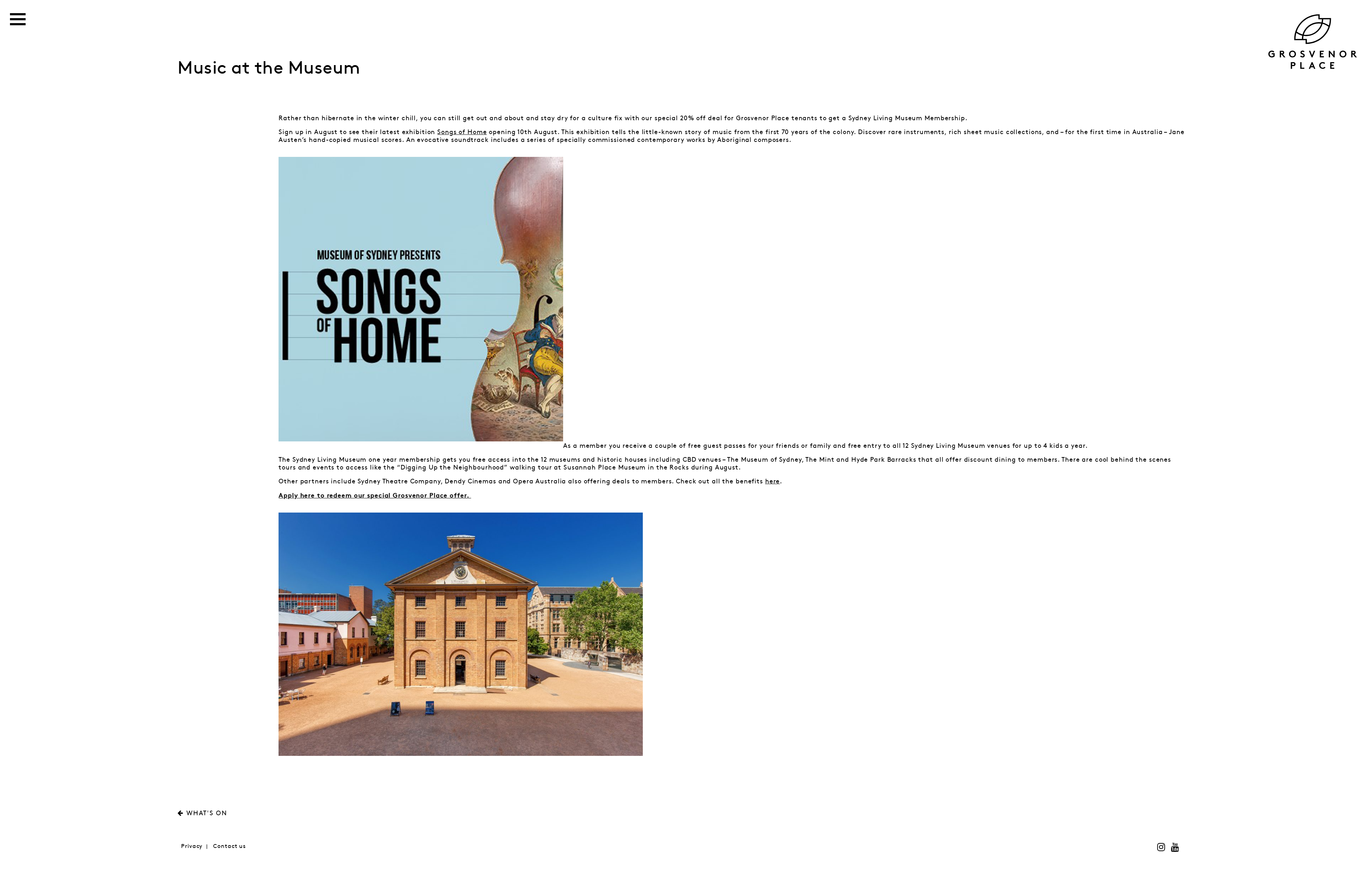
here (772, 481)
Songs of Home (462, 132)
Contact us (229, 846)
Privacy (191, 846)
